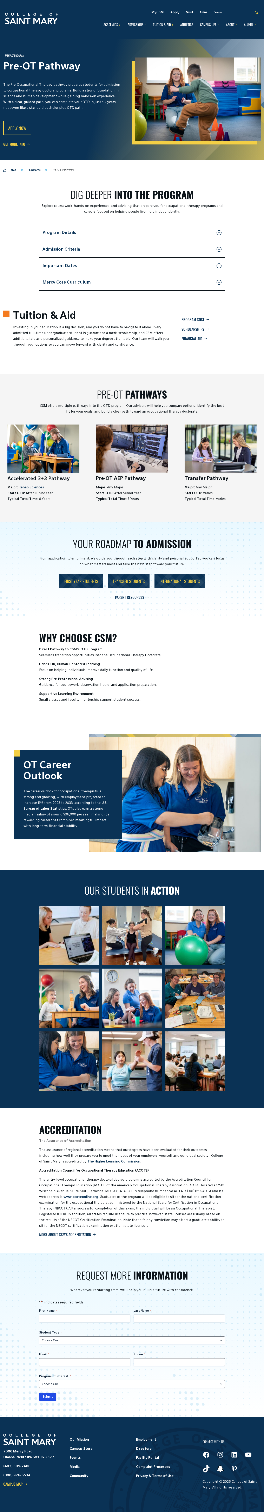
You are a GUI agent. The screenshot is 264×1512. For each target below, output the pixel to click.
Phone (139, 1354)
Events (75, 1458)
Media (75, 1467)
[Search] (256, 12)
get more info (14, 144)
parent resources (129, 597)
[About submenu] (236, 25)
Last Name (142, 1310)
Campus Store (81, 1449)
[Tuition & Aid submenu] (173, 25)
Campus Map (12, 1484)
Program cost (193, 319)
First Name (48, 1310)
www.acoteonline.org (81, 1197)
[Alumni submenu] (255, 25)
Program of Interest (55, 1376)
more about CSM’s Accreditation (65, 1234)
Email (44, 1354)
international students (179, 581)
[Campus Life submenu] (218, 25)
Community (79, 1476)
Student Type (50, 1332)
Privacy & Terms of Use (155, 1476)
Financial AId (192, 338)
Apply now (17, 128)
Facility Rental (147, 1458)
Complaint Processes (153, 1467)
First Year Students (81, 581)
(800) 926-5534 (17, 1475)
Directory (144, 1449)
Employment (146, 1440)
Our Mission (79, 1440)
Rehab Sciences (31, 487)
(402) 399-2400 (17, 1466)
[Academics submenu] (120, 25)
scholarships (193, 329)
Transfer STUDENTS (129, 581)
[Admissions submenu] (145, 25)
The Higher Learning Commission (113, 1161)
